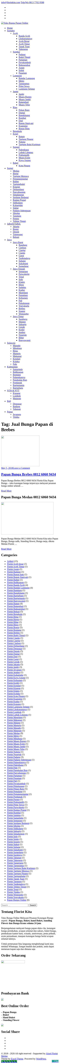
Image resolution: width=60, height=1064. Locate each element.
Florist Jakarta (13, 664)
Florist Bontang (14, 630)
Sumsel (16, 147)
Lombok (17, 396)
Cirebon (22, 247)
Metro (21, 81)
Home (10, 28)
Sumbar (16, 52)
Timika (16, 417)
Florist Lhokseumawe (17, 709)
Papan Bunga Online (16, 900)
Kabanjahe (18, 205)
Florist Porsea (13, 799)
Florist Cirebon (14, 643)
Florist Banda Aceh (16, 585)
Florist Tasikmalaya (16, 884)
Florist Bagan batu (15, 574)
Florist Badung (14, 572)
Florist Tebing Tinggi (16, 887)
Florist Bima (12, 617)
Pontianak (17, 382)
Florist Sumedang (15, 852)
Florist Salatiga (14, 815)
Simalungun (18, 194)
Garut (21, 255)
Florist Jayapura (14, 670)
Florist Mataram (14, 730)
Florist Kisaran (14, 688)
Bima (15, 351)
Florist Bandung (14, 590)
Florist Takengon (15, 860)
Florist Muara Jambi (16, 746)
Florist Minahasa (14, 738)
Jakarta (16, 226)
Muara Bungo (25, 97)
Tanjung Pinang (26, 139)
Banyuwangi (24, 340)
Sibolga (16, 213)
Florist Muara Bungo (16, 741)
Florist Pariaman (14, 775)
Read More (6, 491)
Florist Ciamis (13, 638)
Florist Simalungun (15, 834)
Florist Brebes (13, 632)
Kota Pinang (24, 165)
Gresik (22, 327)
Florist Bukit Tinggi (16, 635)
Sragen (22, 311)
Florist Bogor (13, 627)
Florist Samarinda (15, 818)
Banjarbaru (18, 388)
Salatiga (22, 287)
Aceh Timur (24, 44)
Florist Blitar (12, 622)
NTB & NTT (13, 390)
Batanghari (24, 102)
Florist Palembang (15, 765)
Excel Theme (17, 1059)
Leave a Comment (21, 468)
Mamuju (17, 353)
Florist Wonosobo (15, 894)
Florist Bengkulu (14, 614)
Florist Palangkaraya (16, 762)
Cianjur (22, 250)
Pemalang (23, 295)
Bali (9, 401)
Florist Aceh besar (15, 564)
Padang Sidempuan (22, 210)
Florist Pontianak (15, 797)
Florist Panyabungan (16, 773)
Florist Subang (13, 847)
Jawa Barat (18, 242)
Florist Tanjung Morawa (18, 871)
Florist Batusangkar (16, 609)
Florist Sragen (13, 842)
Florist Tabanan (14, 857)
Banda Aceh (24, 36)
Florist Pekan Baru (15, 789)
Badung (16, 406)
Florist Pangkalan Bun (17, 770)
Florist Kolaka (13, 693)
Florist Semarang (15, 820)
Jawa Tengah (19, 269)
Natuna (22, 142)
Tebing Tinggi (19, 221)
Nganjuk (23, 335)
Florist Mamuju (14, 725)
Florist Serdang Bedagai (18, 823)
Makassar (17, 356)
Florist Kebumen (14, 680)
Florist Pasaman (14, 778)
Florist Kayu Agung (16, 677)
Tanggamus (24, 83)
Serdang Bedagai (21, 197)
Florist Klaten (13, 691)
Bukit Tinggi (24, 57)
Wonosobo (24, 314)
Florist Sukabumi (15, 849)
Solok (21, 70)
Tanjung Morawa (21, 176)
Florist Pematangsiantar (17, 794)
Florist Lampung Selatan (18, 707)
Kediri (21, 329)
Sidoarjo (22, 324)
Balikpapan (18, 372)
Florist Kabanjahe (15, 675)
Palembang (24, 149)
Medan (16, 171)
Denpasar (17, 404)
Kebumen (23, 298)
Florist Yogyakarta (15, 897)
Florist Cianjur (13, 640)
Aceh (15, 33)
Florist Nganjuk (14, 754)
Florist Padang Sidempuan (19, 759)
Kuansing (23, 126)
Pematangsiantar (20, 179)
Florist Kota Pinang (16, 696)
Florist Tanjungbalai (16, 876)
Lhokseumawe (25, 38)
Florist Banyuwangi (16, 601)
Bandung (23, 245)
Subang (22, 261)
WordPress (41, 1059)
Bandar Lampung (27, 78)
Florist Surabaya (14, 855)
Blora (21, 284)
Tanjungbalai (19, 184)
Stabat (15, 208)
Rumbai (22, 118)
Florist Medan (13, 733)
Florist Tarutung (14, 881)
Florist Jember (13, 672)
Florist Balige (13, 580)
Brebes (22, 308)
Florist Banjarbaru (15, 595)
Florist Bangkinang (16, 593)
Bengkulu (17, 131)
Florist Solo (12, 836)
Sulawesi (11, 343)
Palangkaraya (19, 377)
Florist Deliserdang (15, 646)
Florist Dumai (13, 654)
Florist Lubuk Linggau (17, 714)
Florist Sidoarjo (14, 831)
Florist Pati (12, 781)
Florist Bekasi (13, 611)
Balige (16, 181)
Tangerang (18, 234)
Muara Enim (24, 157)
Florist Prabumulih (15, 802)
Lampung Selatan (27, 89)
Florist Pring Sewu (15, 804)
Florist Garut (13, 659)
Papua (10, 411)
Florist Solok (13, 839)
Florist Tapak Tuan (15, 879)
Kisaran (16, 187)
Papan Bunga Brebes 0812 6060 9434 (28, 474)
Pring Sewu (24, 86)
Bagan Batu (24, 128)
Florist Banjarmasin (16, 598)
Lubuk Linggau (26, 152)
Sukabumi (23, 263)
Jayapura (17, 414)
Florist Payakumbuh (16, 783)
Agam (21, 67)
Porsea (16, 218)
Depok (16, 232)
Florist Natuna (13, 752)
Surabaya (23, 319)
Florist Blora (12, 625)
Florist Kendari (14, 685)
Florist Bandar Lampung (18, 587)
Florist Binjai (13, 619)
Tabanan (17, 409)
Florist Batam (13, 603)
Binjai (15, 173)
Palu (15, 364)
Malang (22, 322)
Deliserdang (18, 189)
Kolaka (16, 361)
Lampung (17, 75)
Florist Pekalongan (15, 786)
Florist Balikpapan (15, 582)
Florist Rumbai (14, 812)
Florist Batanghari (15, 606)
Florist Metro (13, 736)
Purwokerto (24, 274)
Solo (21, 279)
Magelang (23, 292)
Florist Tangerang (15, 863)
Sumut (10, 168)
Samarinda (18, 369)
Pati (20, 300)
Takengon (23, 49)
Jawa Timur (18, 316)
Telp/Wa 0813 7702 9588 (32, 2)
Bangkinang (24, 115)
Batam (22, 136)
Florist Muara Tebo (16, 749)
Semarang (23, 271)
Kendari (16, 359)
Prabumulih (24, 155)
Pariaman (23, 60)
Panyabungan (19, 192)
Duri (21, 120)
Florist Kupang (14, 704)
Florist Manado (14, 728)
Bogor (16, 229)
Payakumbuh (25, 62)
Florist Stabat (13, 844)
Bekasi (16, 237)
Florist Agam (13, 569)
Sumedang (23, 266)
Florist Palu (12, 767)
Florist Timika (13, 892)
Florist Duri (12, 656)
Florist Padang (13, 757)
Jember (22, 332)
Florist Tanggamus (15, 865)
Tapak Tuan (24, 46)
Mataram (17, 398)
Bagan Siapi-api (26, 123)
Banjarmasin (18, 385)
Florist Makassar (14, 720)
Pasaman (23, 73)
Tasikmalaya (24, 258)
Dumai (22, 112)
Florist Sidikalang (15, 828)
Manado (16, 345)
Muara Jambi (25, 99)
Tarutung (17, 216)
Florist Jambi (13, 667)
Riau (15, 107)
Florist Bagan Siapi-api (17, 577)
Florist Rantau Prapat (16, 810)
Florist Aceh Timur (15, 566)
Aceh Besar (24, 41)
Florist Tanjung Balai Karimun (21, 868)
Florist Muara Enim (16, 744)
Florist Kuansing (14, 699)
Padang (22, 54)
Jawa (9, 239)
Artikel (10, 561)
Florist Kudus (13, 701)
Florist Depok (13, 651)
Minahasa (17, 348)
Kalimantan (12, 366)
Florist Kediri (13, 683)
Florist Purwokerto (15, 807)
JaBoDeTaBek (14, 224)
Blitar (21, 337)
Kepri (15, 134)
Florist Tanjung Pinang (17, 873)
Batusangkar (24, 65)
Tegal (21, 277)
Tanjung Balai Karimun (29, 144)
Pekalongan (24, 303)
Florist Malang (13, 722)
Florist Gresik (13, 662)
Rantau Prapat (19, 200)
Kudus (22, 290)
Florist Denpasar (14, 648)
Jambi (15, 91)
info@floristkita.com (10, 2)
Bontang (17, 374)
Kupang (16, 393)
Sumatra (11, 30)
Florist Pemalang (14, 791)
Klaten (22, 282)
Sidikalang (18, 202)
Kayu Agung (25, 160)
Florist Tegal (12, 889)
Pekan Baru (24, 110)
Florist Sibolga (13, 826)
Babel (15, 163)
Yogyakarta (24, 306)
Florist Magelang (15, 717)
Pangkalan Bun (20, 380)
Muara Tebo (24, 105)
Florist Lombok (14, 712)
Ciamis (22, 253)
